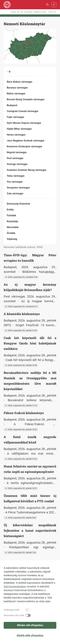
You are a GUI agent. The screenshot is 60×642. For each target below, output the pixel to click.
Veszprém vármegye (18, 187)
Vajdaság (12, 239)
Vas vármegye (15, 181)
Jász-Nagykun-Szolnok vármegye (25, 140)
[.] (7, 4)
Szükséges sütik (11, 610)
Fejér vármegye (15, 117)
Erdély (10, 209)
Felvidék (11, 215)
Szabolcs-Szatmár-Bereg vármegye (26, 170)
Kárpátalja (12, 221)
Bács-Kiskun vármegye (19, 81)
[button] (47, 4)
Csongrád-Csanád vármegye (22, 111)
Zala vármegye (15, 193)
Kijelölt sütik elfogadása (30, 635)
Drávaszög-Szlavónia (18, 203)
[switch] (28, 609)
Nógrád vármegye (17, 152)
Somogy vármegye (17, 164)
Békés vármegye (16, 93)
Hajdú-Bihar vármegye (19, 128)
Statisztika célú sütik (14, 615)
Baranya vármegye (17, 87)
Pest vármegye (15, 158)
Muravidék (13, 227)
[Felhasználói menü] (53, 4)
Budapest (12, 105)
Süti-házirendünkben (15, 586)
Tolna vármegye (15, 175)
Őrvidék (11, 233)
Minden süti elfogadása (30, 625)
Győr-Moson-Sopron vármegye (24, 122)
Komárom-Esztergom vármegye (24, 146)
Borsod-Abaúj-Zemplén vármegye (25, 99)
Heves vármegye (16, 134)
